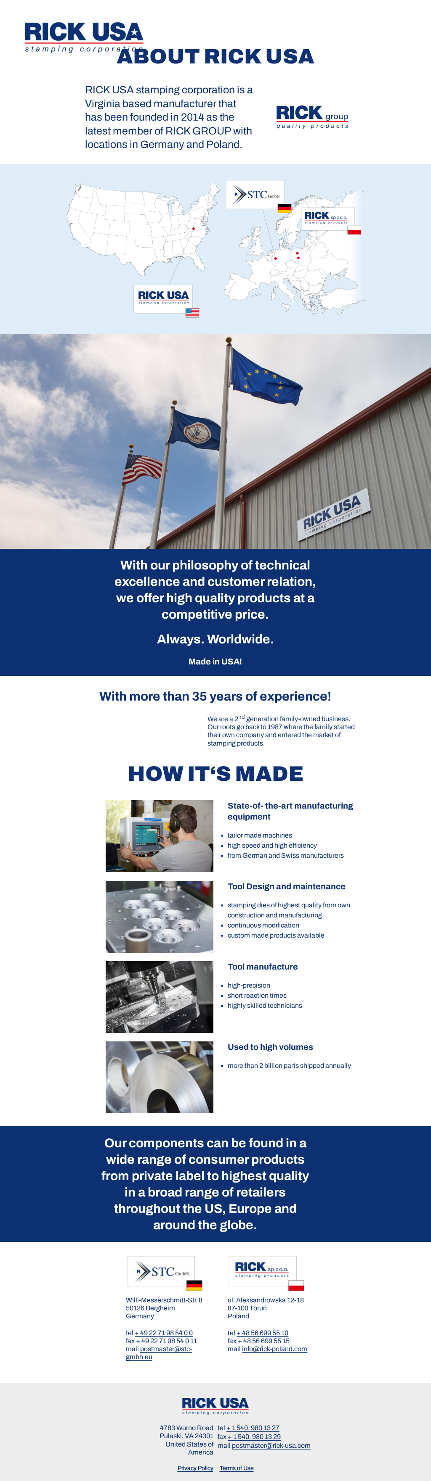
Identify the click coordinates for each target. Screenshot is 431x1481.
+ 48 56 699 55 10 (262, 1332)
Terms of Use (237, 1468)
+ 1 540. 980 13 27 (252, 1427)
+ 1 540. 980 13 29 (254, 1436)
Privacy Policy (195, 1468)
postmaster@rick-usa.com (271, 1445)
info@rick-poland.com (274, 1348)
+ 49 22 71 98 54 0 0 (164, 1332)
